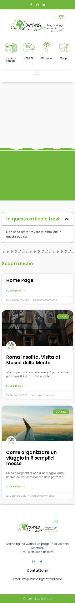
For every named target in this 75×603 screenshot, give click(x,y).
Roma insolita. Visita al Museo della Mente (33, 360)
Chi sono (46, 58)
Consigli (28, 58)
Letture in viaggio (11, 59)
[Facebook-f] (41, 561)
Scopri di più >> (15, 290)
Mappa (64, 58)
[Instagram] (34, 561)
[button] (37, 73)
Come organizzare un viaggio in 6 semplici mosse (31, 458)
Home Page (19, 280)
